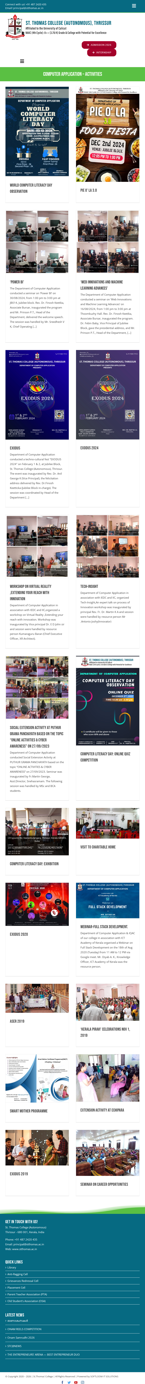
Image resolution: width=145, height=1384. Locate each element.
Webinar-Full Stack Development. (104, 926)
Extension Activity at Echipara (102, 1110)
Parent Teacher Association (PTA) (27, 1294)
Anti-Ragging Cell (17, 1274)
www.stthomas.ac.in (24, 1249)
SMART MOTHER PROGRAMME (29, 1111)
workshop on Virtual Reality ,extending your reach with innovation (30, 592)
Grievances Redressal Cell (22, 1281)
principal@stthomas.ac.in (28, 1244)
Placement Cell (16, 1287)
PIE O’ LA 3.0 (88, 190)
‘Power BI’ (17, 282)
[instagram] (82, 1382)
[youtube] (75, 1382)
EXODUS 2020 (19, 934)
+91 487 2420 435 (25, 1239)
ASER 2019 (17, 1021)
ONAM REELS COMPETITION (24, 1329)
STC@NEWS (14, 1346)
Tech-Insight (89, 586)
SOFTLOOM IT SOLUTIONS (104, 1376)
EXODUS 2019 (19, 1174)
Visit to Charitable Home (98, 847)
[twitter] (69, 1382)
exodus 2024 (89, 448)
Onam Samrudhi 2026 (21, 1337)
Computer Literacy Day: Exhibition (34, 863)
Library (11, 1267)
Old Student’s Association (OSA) (26, 1301)
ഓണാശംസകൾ (17, 1320)
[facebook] (62, 1382)
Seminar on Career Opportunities (104, 1184)
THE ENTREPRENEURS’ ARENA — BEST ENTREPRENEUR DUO (43, 1354)
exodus (15, 448)
